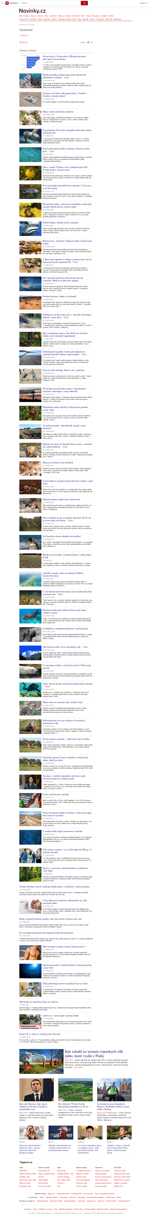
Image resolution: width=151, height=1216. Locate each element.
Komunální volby (25, 1186)
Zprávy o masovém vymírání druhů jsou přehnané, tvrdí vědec (65, 869)
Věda (40, 19)
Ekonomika (96, 16)
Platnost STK (118, 1186)
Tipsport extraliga (63, 1177)
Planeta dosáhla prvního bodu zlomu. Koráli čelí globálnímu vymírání (64, 76)
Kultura (88, 16)
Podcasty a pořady (64, 19)
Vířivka (118, 1197)
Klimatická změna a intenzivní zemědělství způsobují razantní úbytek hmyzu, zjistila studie (67, 205)
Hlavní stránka (24, 16)
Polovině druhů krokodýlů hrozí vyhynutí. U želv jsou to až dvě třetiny (67, 187)
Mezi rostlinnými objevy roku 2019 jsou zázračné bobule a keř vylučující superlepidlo (65, 334)
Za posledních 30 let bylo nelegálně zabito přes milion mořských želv (67, 131)
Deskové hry (91, 1201)
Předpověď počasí (63, 1194)
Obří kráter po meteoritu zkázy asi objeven (38, 1001)
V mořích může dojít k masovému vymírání (62, 831)
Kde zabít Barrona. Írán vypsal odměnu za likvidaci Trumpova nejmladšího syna (33, 1106)
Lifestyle (104, 16)
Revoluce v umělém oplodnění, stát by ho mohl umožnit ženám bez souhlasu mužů (64, 777)
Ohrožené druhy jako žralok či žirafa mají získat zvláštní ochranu (64, 611)
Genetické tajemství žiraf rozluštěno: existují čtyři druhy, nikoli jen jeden (65, 759)
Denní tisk (109, 19)
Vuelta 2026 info (44, 1171)
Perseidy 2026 (76, 1194)
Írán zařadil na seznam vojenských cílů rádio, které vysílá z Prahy (94, 1053)
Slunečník (72, 1197)
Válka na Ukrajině (64, 16)
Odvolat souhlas (102, 1209)
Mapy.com (51, 1194)
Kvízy (79, 19)
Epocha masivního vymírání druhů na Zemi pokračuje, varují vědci (67, 966)
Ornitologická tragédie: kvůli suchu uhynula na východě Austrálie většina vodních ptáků (64, 353)
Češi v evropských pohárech (105, 1194)
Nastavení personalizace (118, 1209)
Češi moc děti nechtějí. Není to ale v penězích (63, 370)
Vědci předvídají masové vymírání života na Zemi (65, 983)
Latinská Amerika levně (103, 1183)
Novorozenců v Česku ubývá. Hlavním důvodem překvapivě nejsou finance (64, 57)
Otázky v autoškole (120, 1183)
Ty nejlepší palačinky (83, 1171)
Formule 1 (60, 1183)
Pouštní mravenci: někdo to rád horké (59, 296)
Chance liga (61, 1171)
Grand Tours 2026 (44, 1186)
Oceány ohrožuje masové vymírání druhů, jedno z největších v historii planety (54, 886)
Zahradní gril (109, 1197)
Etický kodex (78, 1209)
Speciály (85, 19)
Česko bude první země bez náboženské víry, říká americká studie (65, 902)
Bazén (42, 1197)
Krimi (83, 16)
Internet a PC (24, 19)
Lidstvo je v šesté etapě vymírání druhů (61, 1015)
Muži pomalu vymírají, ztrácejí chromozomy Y (64, 946)
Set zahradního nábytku (95, 1197)
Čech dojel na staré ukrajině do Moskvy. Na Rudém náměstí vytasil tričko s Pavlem (113, 1106)
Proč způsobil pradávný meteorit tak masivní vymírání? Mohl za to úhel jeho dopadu (63, 279)
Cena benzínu (88, 1194)
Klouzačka (81, 1197)
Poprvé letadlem (101, 1174)
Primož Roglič (43, 1183)
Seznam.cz (144, 3)
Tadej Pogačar (43, 1180)
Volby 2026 (23, 1171)
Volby (46, 16)
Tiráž (55, 1209)
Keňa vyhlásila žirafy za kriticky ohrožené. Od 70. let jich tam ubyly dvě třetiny (67, 519)
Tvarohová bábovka (83, 1180)
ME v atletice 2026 (63, 1180)
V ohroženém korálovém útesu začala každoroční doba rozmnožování (67, 593)
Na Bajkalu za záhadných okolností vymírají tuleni (65, 628)
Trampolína (64, 1197)
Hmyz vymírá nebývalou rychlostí (58, 111)
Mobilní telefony (42, 1201)
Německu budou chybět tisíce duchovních (61, 499)
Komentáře (76, 16)
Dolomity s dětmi (101, 1186)
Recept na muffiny (82, 1174)
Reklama (42, 1209)
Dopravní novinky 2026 (122, 1177)
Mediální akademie (65, 1209)
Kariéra (49, 1209)
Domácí (40, 16)
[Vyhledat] (84, 3)
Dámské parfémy (70, 1201)
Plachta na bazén (52, 1197)
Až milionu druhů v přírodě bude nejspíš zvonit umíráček (64, 427)
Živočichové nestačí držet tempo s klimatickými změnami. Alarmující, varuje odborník (64, 390)
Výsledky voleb (24, 1177)
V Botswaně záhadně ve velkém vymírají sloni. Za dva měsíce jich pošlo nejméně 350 (67, 260)
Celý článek (78, 1067)
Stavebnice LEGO (56, 1201)
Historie (54, 19)
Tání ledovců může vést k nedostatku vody (62, 646)
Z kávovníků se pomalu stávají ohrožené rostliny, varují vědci (68, 482)
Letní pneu (81, 1201)
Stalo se (33, 16)
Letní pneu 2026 (120, 1171)
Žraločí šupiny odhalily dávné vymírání (60, 222)
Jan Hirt (41, 1177)
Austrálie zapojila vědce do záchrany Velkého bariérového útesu (63, 574)
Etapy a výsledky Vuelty (46, 1174)
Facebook (27, 1209)
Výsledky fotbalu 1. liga (65, 1174)
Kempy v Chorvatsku (102, 1171)
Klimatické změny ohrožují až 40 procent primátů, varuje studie (65, 408)
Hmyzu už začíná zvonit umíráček (58, 462)
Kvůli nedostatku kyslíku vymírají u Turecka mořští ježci (66, 150)
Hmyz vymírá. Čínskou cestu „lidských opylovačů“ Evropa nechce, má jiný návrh (65, 168)
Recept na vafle (81, 1183)
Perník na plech (81, 1186)
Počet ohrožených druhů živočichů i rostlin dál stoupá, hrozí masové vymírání (67, 814)
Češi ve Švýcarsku (101, 1180)
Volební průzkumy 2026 (27, 1174)
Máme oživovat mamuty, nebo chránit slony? (63, 702)
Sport (74, 19)
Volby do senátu (25, 1183)
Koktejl (110, 16)
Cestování (46, 19)
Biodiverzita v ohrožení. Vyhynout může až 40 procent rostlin (67, 242)
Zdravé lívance (81, 1177)
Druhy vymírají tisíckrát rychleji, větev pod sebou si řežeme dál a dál (50, 918)
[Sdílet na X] (92, 42)
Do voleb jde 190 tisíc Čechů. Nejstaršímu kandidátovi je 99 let (73, 1105)
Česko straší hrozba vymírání (56, 794)
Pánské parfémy (124, 1201)
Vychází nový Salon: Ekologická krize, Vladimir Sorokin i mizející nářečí (64, 94)
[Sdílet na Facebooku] (88, 42)
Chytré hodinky (111, 1201)
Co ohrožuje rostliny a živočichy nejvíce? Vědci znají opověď (67, 666)
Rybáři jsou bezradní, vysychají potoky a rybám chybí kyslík (67, 556)
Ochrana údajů (90, 1209)
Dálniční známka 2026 (122, 1174)
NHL (58, 1186)
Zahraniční (53, 16)
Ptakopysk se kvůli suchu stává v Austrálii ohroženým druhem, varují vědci (67, 316)
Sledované (117, 19)
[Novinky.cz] (32, 11)
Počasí (92, 19)
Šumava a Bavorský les (103, 1177)
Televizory (100, 1201)
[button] (30, 62)
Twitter (35, 1209)
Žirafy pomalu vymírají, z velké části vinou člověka (66, 738)
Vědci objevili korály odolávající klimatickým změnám (68, 683)
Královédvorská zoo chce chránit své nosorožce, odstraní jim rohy (64, 722)
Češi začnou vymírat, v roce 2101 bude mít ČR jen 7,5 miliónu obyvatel (67, 851)
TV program (100, 19)
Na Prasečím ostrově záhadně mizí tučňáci (62, 536)
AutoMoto (33, 19)
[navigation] (2, 3)
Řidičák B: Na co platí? (122, 1180)
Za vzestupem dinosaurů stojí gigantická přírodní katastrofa (46, 932)
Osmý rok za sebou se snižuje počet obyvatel (39, 1033)
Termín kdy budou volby (27, 1180)
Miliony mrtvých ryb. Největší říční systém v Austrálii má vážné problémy (67, 445)
